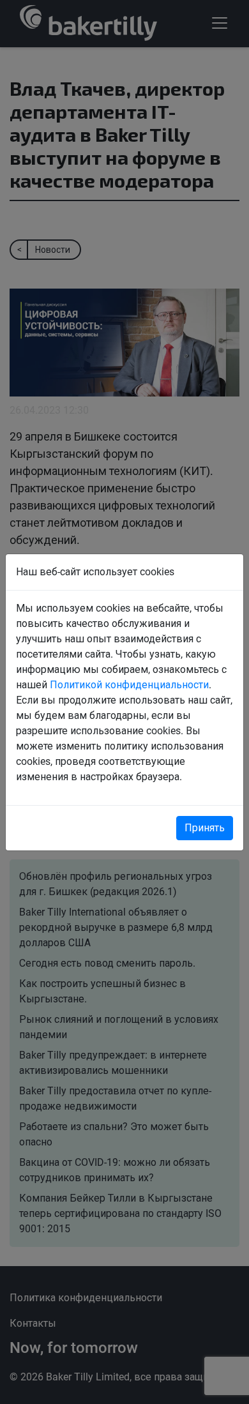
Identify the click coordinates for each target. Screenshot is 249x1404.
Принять (205, 828)
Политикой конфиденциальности (129, 685)
